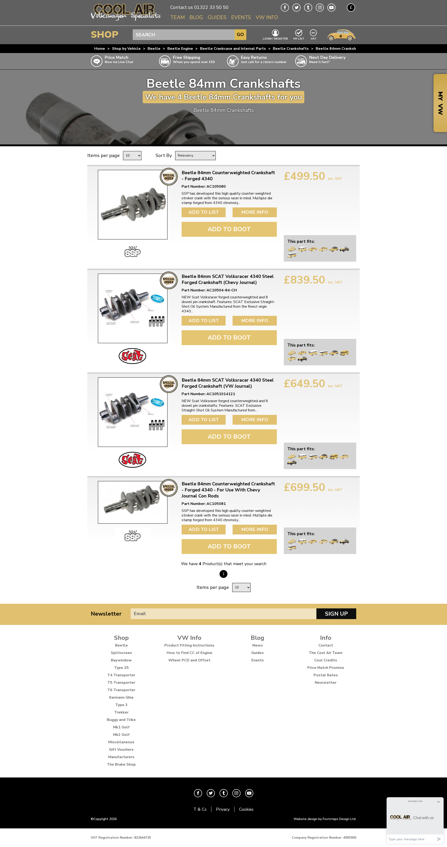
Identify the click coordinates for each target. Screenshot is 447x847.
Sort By (164, 155)
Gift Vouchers (121, 749)
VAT (313, 38)
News (257, 645)
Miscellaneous (121, 742)
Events (241, 17)
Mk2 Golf (121, 734)
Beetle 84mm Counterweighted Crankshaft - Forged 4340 (228, 176)
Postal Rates (326, 675)
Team (177, 17)
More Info (254, 212)
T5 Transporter (121, 682)
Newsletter (106, 613)
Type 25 (121, 667)
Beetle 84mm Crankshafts (340, 48)
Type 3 (121, 704)
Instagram (320, 7)
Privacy (223, 809)
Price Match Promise (325, 667)
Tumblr (308, 7)
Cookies (246, 809)
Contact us (181, 7)
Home (99, 48)
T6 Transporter (121, 690)
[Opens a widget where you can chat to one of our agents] (415, 820)
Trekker (121, 712)
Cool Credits (325, 660)
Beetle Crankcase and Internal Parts (233, 48)
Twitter (296, 7)
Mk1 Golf (121, 727)
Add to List (204, 212)
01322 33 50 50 (211, 7)
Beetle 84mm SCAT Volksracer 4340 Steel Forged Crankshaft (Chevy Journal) (228, 279)
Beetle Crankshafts (291, 48)
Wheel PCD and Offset (189, 660)
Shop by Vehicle (126, 48)
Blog (196, 17)
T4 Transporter (121, 675)
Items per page (103, 155)
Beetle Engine (180, 48)
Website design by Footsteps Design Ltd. (325, 819)
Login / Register (275, 38)
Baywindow (121, 660)
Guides (217, 17)
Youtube (331, 7)
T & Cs (200, 809)
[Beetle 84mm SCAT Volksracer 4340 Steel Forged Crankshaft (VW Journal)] (133, 412)
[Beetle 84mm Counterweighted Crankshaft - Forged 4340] (133, 205)
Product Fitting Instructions (189, 645)
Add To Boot (229, 229)
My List (298, 38)
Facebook (285, 7)
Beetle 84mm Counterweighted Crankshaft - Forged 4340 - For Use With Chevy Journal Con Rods (228, 490)
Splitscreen (121, 652)
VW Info (267, 17)
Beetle (154, 48)
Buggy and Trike (121, 719)
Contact (325, 645)
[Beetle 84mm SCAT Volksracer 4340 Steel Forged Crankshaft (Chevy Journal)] (133, 308)
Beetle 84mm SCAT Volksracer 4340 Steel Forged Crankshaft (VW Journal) (228, 383)
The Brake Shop (121, 764)
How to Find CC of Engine (189, 652)
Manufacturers (121, 757)
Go (240, 34)
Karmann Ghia (121, 697)
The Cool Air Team (325, 652)
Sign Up (336, 613)
